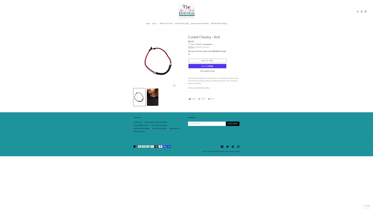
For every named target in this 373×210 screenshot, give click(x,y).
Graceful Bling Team (141, 125)
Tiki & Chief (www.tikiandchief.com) (217, 152)
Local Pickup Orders (159, 128)
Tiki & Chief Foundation (159, 125)
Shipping (190, 47)
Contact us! (138, 122)
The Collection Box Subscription (156, 122)
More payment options (207, 71)
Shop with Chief (139, 131)
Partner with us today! (141, 128)
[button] (200, 44)
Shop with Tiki (175, 128)
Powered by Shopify (233, 152)
